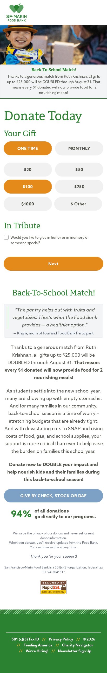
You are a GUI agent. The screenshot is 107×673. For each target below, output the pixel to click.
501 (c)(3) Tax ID (25, 639)
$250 (79, 186)
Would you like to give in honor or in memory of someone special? (49, 240)
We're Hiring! (37, 651)
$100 (28, 186)
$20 (28, 169)
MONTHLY (79, 148)
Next (53, 263)
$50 (79, 169)
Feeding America (38, 645)
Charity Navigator (77, 645)
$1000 (27, 203)
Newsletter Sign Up (74, 651)
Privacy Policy (61, 639)
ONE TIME (27, 148)
